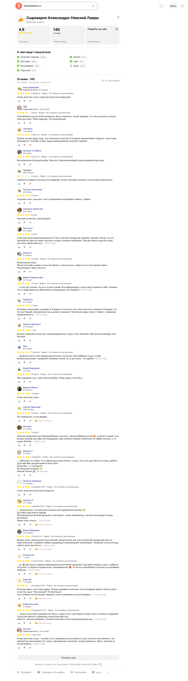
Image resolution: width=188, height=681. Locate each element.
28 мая (34, 113)
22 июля (34, 195)
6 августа (35, 157)
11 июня (34, 305)
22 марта (35, 413)
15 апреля (35, 352)
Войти (173, 6)
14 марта (35, 432)
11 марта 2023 (37, 561)
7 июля (34, 234)
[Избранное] (161, 6)
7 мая (33, 330)
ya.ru (98, 672)
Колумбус (26, 672)
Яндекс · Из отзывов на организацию (58, 93)
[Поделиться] (118, 17)
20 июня (34, 259)
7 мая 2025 (36, 635)
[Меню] (182, 6)
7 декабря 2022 (37, 506)
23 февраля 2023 (38, 610)
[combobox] (56, 6)
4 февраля (35, 93)
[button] (111, 80)
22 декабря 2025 (38, 487)
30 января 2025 (38, 585)
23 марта (35, 393)
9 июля (34, 215)
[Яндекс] (19, 6)
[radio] (19, 101)
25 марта (35, 374)
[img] (23, 93)
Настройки (80, 672)
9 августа (35, 135)
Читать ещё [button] (50, 243)
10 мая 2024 (36, 536)
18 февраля (36, 457)
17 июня (34, 283)
